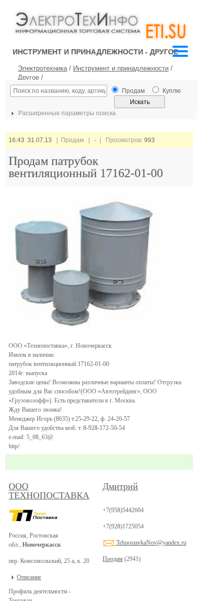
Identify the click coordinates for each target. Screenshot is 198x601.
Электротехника (42, 68)
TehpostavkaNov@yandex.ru (150, 542)
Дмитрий (120, 486)
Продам (113, 558)
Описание (29, 577)
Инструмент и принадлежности (121, 68)
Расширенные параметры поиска (66, 113)
